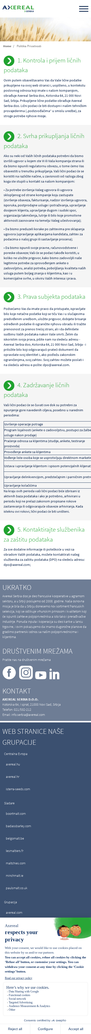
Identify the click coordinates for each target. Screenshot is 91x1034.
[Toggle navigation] (84, 9)
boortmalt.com (16, 813)
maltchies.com (15, 863)
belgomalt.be (15, 838)
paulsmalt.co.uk (16, 888)
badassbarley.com (18, 826)
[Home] (18, 8)
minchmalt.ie (14, 875)
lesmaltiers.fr (14, 851)
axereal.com (14, 912)
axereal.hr (12, 776)
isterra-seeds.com (18, 789)
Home (7, 46)
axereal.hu (13, 764)
